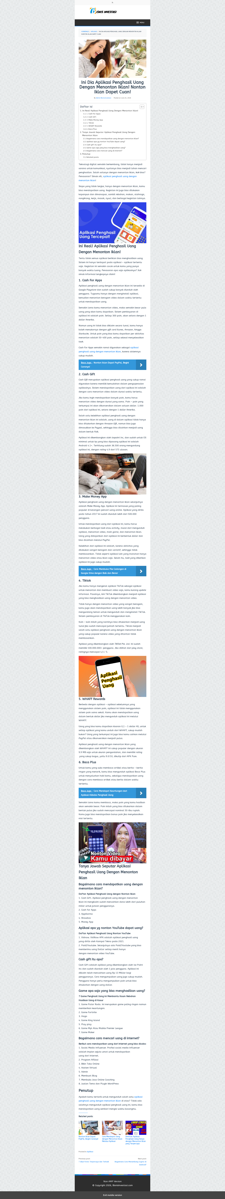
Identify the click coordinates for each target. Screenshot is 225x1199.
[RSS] (112, 2)
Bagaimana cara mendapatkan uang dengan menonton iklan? (112, 138)
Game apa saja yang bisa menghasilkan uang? (106, 148)
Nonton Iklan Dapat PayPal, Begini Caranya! (88, 1137)
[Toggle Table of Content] (141, 107)
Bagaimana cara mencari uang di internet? (104, 151)
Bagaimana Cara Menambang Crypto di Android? (130, 1162)
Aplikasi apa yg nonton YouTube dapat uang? (105, 141)
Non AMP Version (112, 1181)
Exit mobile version (112, 1195)
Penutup (86, 154)
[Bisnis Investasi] (112, 10)
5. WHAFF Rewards (94, 126)
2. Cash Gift (91, 117)
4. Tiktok (90, 123)
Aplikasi (90, 1152)
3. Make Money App (94, 120)
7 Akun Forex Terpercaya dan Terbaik (94, 1160)
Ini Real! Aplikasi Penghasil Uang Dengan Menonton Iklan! (110, 111)
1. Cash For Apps (93, 114)
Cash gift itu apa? (94, 145)
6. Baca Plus (91, 129)
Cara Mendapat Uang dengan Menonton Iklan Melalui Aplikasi (112, 1138)
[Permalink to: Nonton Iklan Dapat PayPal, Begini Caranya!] (89, 1128)
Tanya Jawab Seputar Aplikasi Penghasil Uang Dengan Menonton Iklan (108, 134)
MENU (142, 23)
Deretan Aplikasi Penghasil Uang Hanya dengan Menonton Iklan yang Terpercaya (136, 1140)
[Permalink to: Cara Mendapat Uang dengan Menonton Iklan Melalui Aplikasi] (112, 1128)
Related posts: (92, 157)
